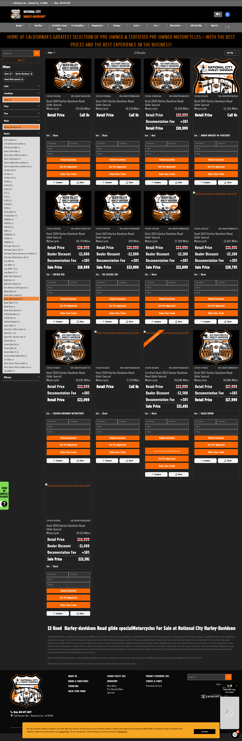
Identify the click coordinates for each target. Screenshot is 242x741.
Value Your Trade (68, 186)
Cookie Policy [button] (64, 732)
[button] (227, 14)
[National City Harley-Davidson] (15, 14)
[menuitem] (21, 99)
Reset (20, 60)
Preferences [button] (122, 732)
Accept (205, 732)
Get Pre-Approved (68, 178)
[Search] (37, 53)
